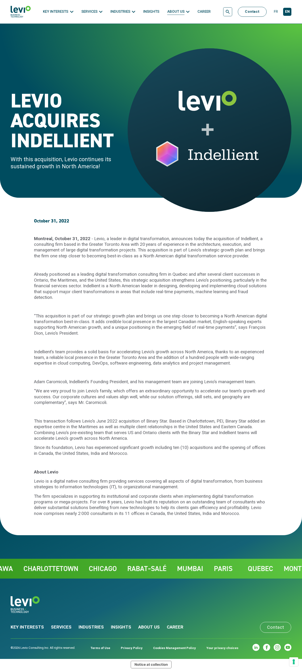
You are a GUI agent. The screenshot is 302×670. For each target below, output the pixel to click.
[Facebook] (266, 647)
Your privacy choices (222, 648)
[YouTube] (287, 647)
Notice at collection (151, 664)
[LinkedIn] (256, 647)
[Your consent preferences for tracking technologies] (293, 661)
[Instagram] (277, 647)
